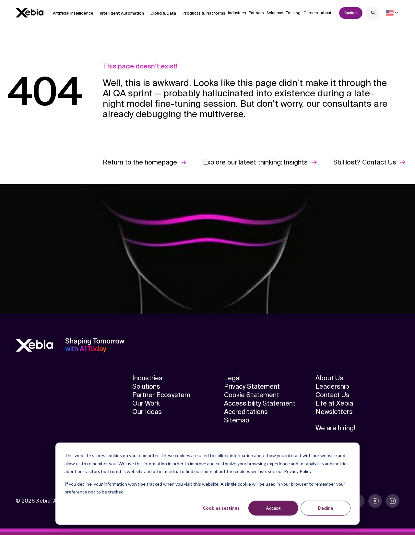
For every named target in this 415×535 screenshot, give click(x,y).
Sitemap (236, 420)
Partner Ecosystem (161, 395)
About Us (329, 378)
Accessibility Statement (259, 403)
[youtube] (375, 501)
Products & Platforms (204, 13)
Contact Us (332, 395)
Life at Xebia (334, 403)
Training (293, 13)
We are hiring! (335, 428)
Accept (273, 508)
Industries (237, 13)
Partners (256, 13)
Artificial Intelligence (73, 13)
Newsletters (334, 411)
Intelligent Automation (122, 13)
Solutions (275, 13)
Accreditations (246, 411)
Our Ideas (147, 411)
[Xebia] (29, 13)
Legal (232, 378)
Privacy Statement (252, 386)
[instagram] (392, 501)
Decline (325, 508)
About (326, 13)
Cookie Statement (251, 395)
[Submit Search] (373, 13)
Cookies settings (221, 508)
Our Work (146, 403)
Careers (310, 13)
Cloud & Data (163, 13)
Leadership (332, 386)
